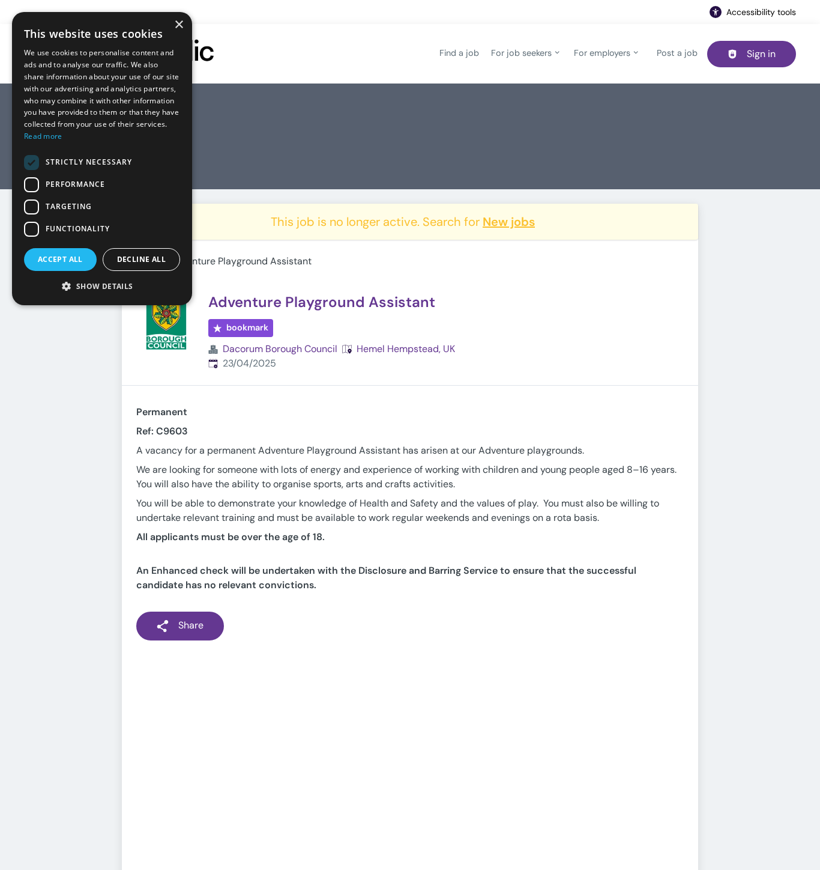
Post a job (677, 52)
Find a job (459, 52)
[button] (102, 286)
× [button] (178, 24)
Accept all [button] (60, 259)
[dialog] (102, 158)
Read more (43, 136)
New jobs (509, 222)
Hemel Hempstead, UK (406, 348)
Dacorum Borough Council (280, 348)
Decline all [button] (141, 259)
